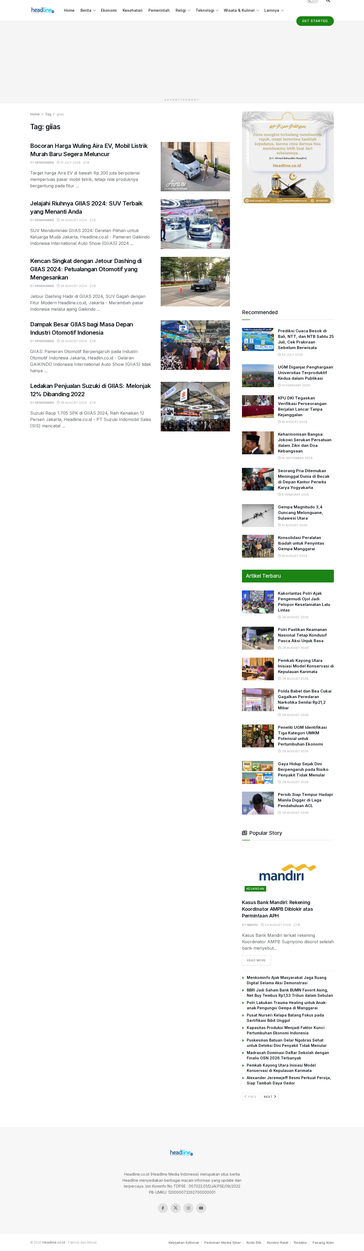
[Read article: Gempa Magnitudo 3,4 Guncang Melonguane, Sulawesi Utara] (258, 515)
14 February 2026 (295, 385)
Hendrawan (44, 162)
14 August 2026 (294, 525)
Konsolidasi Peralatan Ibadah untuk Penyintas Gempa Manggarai (301, 543)
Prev (252, 1097)
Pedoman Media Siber (222, 1242)
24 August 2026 (277, 925)
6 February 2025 (295, 494)
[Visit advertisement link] (288, 157)
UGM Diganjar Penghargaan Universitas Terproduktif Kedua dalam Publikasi (305, 373)
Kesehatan (133, 10)
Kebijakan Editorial (184, 1242)
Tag (48, 114)
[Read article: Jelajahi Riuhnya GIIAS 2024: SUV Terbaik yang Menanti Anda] (195, 224)
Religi (181, 10)
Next (268, 1097)
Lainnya (271, 10)
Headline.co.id (53, 1242)
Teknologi (205, 10)
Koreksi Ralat (277, 1242)
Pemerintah (159, 10)
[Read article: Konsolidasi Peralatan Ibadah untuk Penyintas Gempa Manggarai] (258, 546)
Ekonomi (109, 10)
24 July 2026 (292, 355)
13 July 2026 (70, 162)
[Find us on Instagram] (188, 1208)
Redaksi (300, 1242)
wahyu (252, 925)
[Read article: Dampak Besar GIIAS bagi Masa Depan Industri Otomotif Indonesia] (195, 345)
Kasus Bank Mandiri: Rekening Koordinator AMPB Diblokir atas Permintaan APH (277, 909)
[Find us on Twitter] (176, 1208)
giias (60, 114)
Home (69, 10)
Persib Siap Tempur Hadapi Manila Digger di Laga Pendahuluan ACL (305, 800)
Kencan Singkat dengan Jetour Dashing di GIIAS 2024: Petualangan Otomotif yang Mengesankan (86, 269)
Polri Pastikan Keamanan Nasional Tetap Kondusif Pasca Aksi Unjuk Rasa (302, 635)
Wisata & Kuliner (239, 10)
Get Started (315, 21)
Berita (85, 10)
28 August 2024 (73, 220)
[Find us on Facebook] (163, 1208)
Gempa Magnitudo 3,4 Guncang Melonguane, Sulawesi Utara (300, 512)
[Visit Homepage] (43, 10)
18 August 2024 (294, 422)
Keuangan (255, 888)
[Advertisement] (182, 58)
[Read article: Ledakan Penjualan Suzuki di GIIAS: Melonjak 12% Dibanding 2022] (195, 406)
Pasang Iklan (323, 1242)
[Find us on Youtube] (201, 1208)
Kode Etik (253, 1242)
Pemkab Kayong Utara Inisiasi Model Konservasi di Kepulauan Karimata (306, 666)
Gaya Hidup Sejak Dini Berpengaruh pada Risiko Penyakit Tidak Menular (303, 769)
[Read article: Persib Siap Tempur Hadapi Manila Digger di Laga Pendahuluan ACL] (258, 803)
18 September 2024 (297, 458)
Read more (259, 960)
